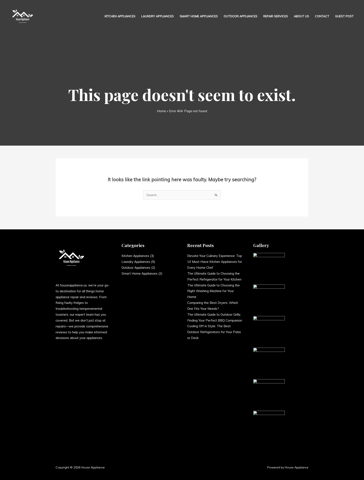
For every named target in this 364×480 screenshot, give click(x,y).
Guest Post (344, 16)
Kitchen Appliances (120, 16)
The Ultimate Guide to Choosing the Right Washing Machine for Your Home (213, 291)
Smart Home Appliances (199, 16)
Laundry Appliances (157, 16)
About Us (301, 16)
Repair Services (275, 16)
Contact (322, 16)
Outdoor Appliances (240, 16)
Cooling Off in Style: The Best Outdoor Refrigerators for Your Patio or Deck (214, 332)
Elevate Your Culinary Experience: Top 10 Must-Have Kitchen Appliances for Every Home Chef (214, 262)
